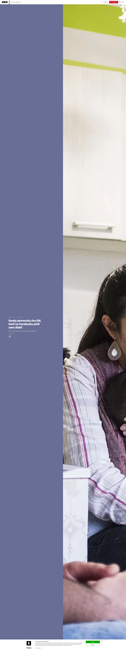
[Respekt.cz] (5, 2)
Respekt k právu (12, 317)
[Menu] (123, 2)
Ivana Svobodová (12, 333)
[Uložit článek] (10, 336)
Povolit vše (93, 641)
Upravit (92, 644)
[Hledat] (120, 2)
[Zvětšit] (94, 327)
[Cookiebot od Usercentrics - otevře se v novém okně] (29, 648)
